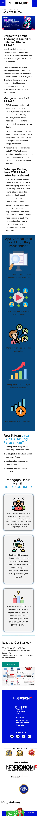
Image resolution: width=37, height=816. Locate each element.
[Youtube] (26, 775)
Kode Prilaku (20, 718)
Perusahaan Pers (22, 720)
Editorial (19, 714)
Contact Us (20, 725)
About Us (19, 709)
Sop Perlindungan (22, 722)
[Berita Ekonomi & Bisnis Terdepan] (18, 4)
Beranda (4, 9)
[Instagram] (21, 775)
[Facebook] (15, 775)
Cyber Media (20, 711)
